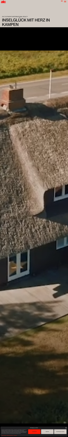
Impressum (15, 435)
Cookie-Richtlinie (3, 435)
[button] (66, 427)
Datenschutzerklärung (10, 435)
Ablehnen (47, 431)
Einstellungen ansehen (60, 431)
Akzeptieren (34, 431)
